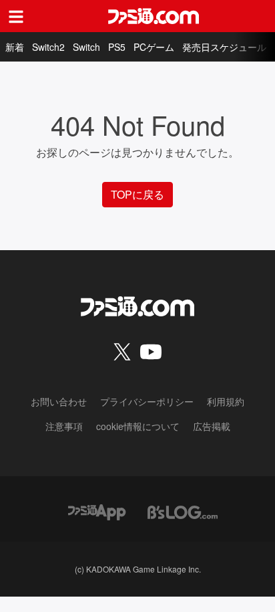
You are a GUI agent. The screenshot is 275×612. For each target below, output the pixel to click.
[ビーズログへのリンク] (183, 510)
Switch (86, 47)
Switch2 (48, 47)
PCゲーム (153, 47)
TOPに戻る (137, 194)
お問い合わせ (59, 401)
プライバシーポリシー (147, 401)
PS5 (116, 47)
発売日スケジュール (224, 47)
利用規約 (225, 401)
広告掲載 (211, 426)
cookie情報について (138, 426)
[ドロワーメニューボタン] (16, 16)
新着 (14, 47)
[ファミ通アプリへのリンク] (96, 510)
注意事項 (64, 426)
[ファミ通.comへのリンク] (153, 16)
